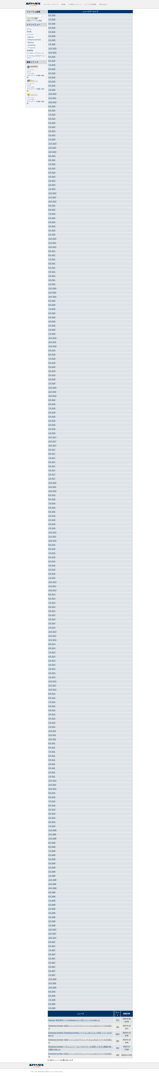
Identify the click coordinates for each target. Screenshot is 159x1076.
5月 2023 (51, 172)
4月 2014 (51, 615)
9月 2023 (51, 156)
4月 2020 (51, 321)
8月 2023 (51, 160)
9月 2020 (51, 301)
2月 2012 (51, 723)
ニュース (30, 34)
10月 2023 (52, 152)
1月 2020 (51, 334)
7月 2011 (51, 752)
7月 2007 (51, 950)
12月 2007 (52, 929)
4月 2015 (51, 565)
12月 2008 (52, 880)
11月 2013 (52, 636)
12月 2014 (52, 582)
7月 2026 (51, 19)
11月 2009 (52, 834)
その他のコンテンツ (75, 4)
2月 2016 (51, 524)
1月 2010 (51, 826)
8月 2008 (51, 896)
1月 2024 (51, 139)
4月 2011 (51, 764)
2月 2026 (51, 40)
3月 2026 (51, 36)
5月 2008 (51, 909)
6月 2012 (51, 706)
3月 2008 (51, 917)
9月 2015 (51, 545)
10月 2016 (52, 491)
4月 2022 (51, 226)
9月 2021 (51, 251)
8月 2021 (51, 255)
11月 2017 (52, 441)
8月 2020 (51, 305)
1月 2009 (51, 876)
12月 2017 (52, 437)
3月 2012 (51, 718)
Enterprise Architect (34, 40)
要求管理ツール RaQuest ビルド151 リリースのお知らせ (78, 1020)
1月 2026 (51, 44)
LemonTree (31, 45)
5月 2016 (51, 512)
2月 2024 (51, 135)
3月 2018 (51, 425)
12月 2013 (52, 632)
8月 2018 (51, 404)
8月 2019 (51, 354)
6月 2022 (51, 218)
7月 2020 (51, 309)
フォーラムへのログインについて (36, 57)
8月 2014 (51, 598)
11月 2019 (52, 342)
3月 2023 (51, 181)
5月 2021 (51, 268)
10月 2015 (52, 541)
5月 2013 (51, 661)
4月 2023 (51, 177)
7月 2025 (51, 65)
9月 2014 (51, 594)
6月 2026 (51, 24)
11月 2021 (52, 243)
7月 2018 (51, 408)
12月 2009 (52, 830)
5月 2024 (51, 123)
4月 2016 (51, 516)
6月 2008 (51, 905)
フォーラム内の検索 (90, 4)
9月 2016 (51, 495)
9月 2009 (51, 843)
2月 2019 (51, 379)
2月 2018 (51, 429)
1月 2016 (51, 528)
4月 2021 (51, 272)
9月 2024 (51, 106)
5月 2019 (51, 367)
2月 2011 (51, 772)
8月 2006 (51, 996)
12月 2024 (52, 94)
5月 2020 (51, 317)
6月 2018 (51, 412)
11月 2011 (52, 735)
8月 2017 (51, 454)
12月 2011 (52, 731)
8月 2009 (51, 847)
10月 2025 (52, 53)
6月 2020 (51, 313)
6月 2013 (51, 656)
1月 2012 (51, 727)
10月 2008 (52, 888)
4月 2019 (51, 371)
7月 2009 (51, 851)
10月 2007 (52, 938)
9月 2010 (51, 793)
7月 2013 (51, 652)
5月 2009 (51, 859)
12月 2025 (52, 48)
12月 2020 (52, 288)
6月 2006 (51, 1004)
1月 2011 (51, 776)
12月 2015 (52, 532)
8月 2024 (51, 110)
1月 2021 (51, 284)
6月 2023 (51, 168)
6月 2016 (51, 508)
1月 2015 (51, 578)
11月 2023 (52, 148)
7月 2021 (51, 259)
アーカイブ (31, 48)
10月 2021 (52, 247)
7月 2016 (51, 503)
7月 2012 (51, 702)
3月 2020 (51, 326)
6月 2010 (51, 805)
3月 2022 (51, 230)
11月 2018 (52, 392)
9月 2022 (51, 206)
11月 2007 (52, 934)
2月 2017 (51, 479)
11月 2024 (52, 98)
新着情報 (30, 50)
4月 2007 (51, 963)
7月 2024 (51, 115)
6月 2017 (51, 462)
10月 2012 (52, 690)
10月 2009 (52, 838)
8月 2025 (51, 61)
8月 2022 (51, 210)
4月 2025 (51, 77)
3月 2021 (51, 276)
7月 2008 (51, 901)
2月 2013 (51, 673)
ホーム (29, 29)
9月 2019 (51, 350)
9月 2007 (51, 942)
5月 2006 (51, 1008)
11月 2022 (52, 197)
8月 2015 (51, 549)
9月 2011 (51, 743)
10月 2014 (52, 590)
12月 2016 (52, 483)
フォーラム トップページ (51, 4)
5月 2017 (51, 466)
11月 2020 (52, 292)
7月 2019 (51, 359)
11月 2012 (52, 685)
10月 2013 (52, 640)
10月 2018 (52, 396)
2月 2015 (51, 574)
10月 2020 (52, 297)
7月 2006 (51, 1000)
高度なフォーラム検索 (34, 20)
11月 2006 (52, 983)
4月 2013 (51, 665)
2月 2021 (51, 280)
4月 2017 (51, 470)
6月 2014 (51, 607)
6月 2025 (51, 69)
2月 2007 (51, 971)
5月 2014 (51, 611)
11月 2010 (52, 785)
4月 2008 (51, 913)
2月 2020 (51, 330)
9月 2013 (51, 644)
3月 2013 (51, 669)
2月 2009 (51, 872)
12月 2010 (52, 781)
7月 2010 (51, 801)
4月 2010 (51, 814)
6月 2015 (51, 557)
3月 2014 (51, 619)
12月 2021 (52, 239)
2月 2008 (51, 921)
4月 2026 (51, 32)
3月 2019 (51, 375)
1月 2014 (51, 628)
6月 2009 (51, 855)
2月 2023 (51, 185)
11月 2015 (52, 537)
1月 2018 (51, 433)
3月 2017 (51, 474)
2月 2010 (51, 822)
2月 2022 (51, 234)
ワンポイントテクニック (35, 53)
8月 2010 (51, 797)
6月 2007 (51, 954)
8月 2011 (51, 748)
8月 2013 (51, 648)
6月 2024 (51, 119)
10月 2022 (52, 201)
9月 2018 (51, 400)
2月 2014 (51, 623)
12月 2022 (52, 193)
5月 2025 (51, 73)
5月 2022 (51, 222)
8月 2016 (51, 499)
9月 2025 (51, 57)
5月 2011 (51, 760)
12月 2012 (52, 681)
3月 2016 (51, 520)
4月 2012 (51, 714)
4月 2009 (51, 863)
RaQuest (31, 42)
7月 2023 (51, 164)
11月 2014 (52, 586)
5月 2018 (51, 417)
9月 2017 (51, 450)
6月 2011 (51, 756)
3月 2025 (51, 81)
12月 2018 (52, 388)
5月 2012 (51, 710)
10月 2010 (52, 789)
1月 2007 (51, 975)
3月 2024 (51, 131)
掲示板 (63, 4)
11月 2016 (52, 487)
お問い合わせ (103, 4)
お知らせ (31, 37)
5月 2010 (51, 809)
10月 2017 (52, 445)
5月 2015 (51, 561)
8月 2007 (51, 946)
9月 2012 (51, 694)
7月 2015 (51, 553)
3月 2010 (51, 818)
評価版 (38, 75)
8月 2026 (51, 15)
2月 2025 (51, 86)
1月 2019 (51, 383)
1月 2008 (51, 925)
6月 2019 (51, 363)
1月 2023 (51, 189)
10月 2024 (52, 102)
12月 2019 (52, 338)
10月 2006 (52, 987)
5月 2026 (51, 28)
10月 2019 (52, 346)
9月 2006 (51, 992)
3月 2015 (51, 570)
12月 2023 (52, 144)
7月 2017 (51, 458)
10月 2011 (52, 739)
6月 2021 (51, 263)
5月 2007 (51, 958)
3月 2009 (51, 867)
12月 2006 (52, 979)
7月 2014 (51, 603)
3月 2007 (51, 967)
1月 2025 (51, 90)
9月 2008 (51, 892)
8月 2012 (51, 698)
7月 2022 (51, 214)
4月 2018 (51, 421)
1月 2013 (51, 677)
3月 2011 (51, 768)
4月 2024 (51, 127)
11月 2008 (52, 884)
